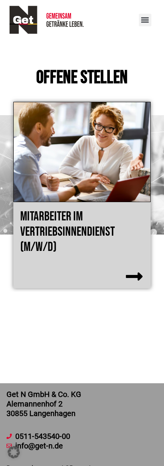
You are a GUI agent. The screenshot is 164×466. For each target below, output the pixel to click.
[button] (145, 20)
